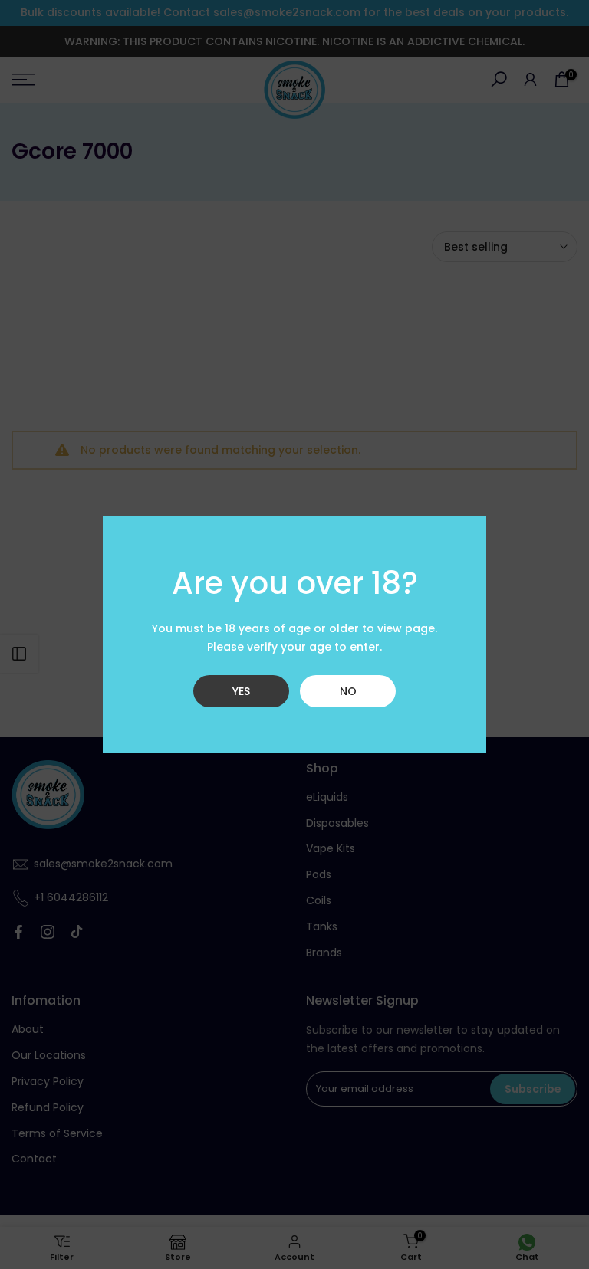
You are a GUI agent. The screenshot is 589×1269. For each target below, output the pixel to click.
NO (348, 691)
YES (241, 691)
